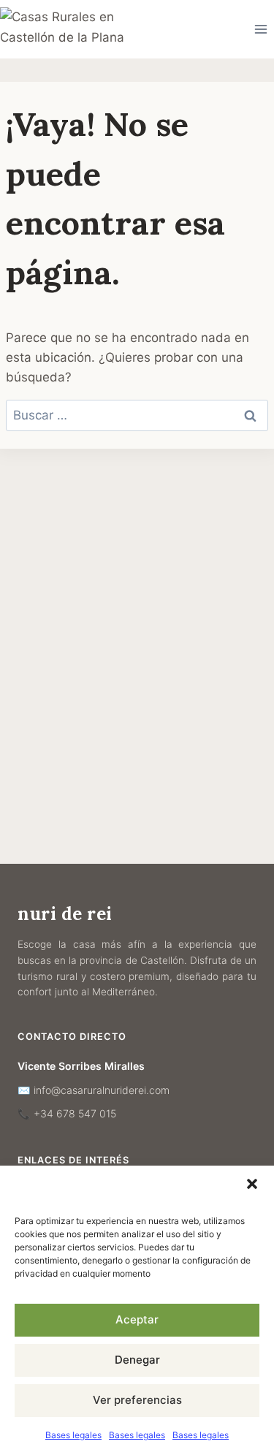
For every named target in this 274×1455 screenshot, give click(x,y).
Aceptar (137, 1319)
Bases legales (73, 1434)
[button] (252, 1184)
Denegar (137, 1360)
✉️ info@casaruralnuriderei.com (94, 1090)
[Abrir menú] (260, 29)
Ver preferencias (137, 1400)
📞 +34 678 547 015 (67, 1113)
